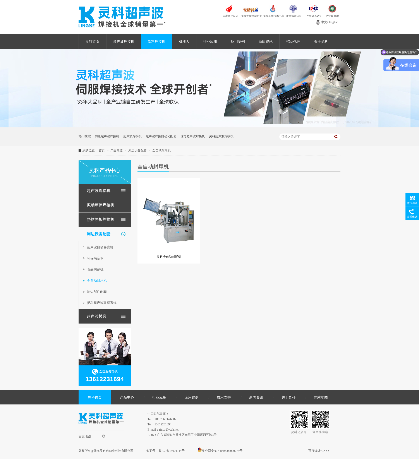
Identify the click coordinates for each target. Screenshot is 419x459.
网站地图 (321, 397)
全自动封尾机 (161, 150)
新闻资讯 (266, 41)
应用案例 (238, 41)
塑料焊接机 (156, 41)
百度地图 (85, 436)
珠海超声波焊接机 (192, 136)
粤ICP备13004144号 (171, 450)
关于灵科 (321, 41)
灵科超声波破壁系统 (102, 303)
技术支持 (224, 397)
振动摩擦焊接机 (100, 205)
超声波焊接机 (123, 41)
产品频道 (117, 150)
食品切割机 (95, 269)
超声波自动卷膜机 (100, 247)
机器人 (184, 41)
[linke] (101, 429)
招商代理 (293, 41)
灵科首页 (93, 41)
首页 (102, 150)
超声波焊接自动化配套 (161, 136)
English (333, 22)
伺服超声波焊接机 (107, 136)
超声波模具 (96, 316)
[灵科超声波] (209, 126)
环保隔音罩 (95, 258)
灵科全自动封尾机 (169, 256)
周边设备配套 (138, 150)
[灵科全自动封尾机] (168, 216)
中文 (324, 22)
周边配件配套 (97, 291)
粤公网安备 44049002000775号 (222, 450)
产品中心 (127, 397)
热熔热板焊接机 (100, 219)
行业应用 (210, 41)
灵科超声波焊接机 (221, 136)
